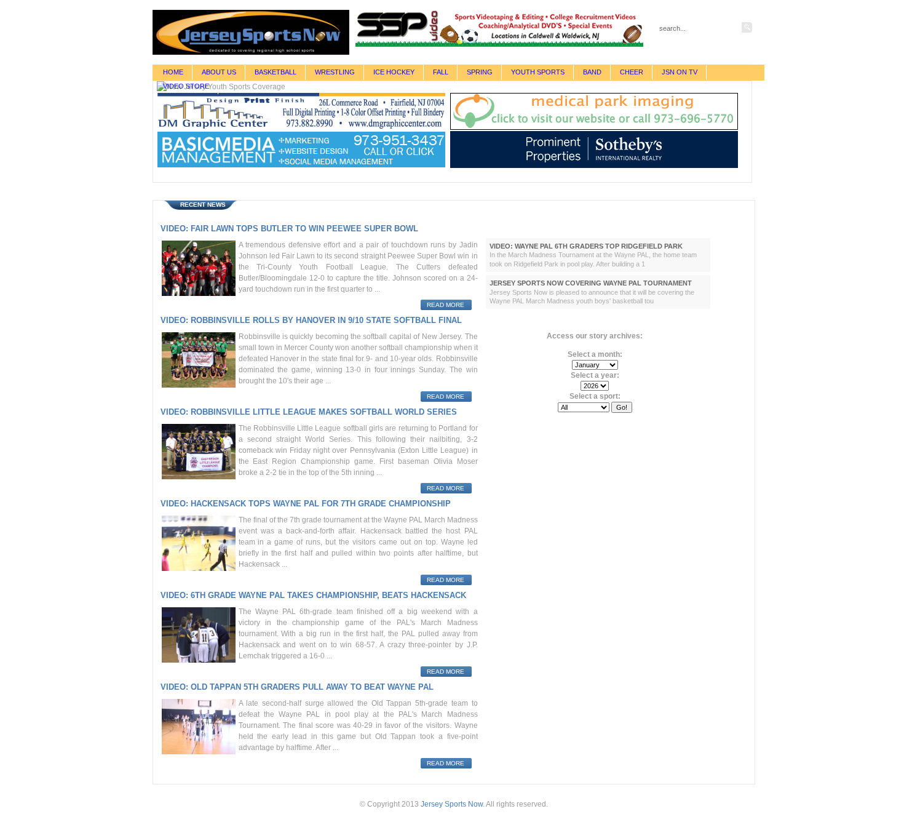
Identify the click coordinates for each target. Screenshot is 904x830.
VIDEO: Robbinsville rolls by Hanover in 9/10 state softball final (311, 320)
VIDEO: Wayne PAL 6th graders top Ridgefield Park (586, 246)
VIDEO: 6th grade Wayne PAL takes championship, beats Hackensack (313, 595)
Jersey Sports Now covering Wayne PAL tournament (591, 283)
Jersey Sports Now (452, 804)
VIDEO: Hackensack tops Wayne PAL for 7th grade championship (306, 503)
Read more (445, 304)
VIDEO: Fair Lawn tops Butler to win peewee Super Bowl (289, 228)
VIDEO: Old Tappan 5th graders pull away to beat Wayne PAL (297, 687)
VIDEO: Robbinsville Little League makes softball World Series (309, 412)
